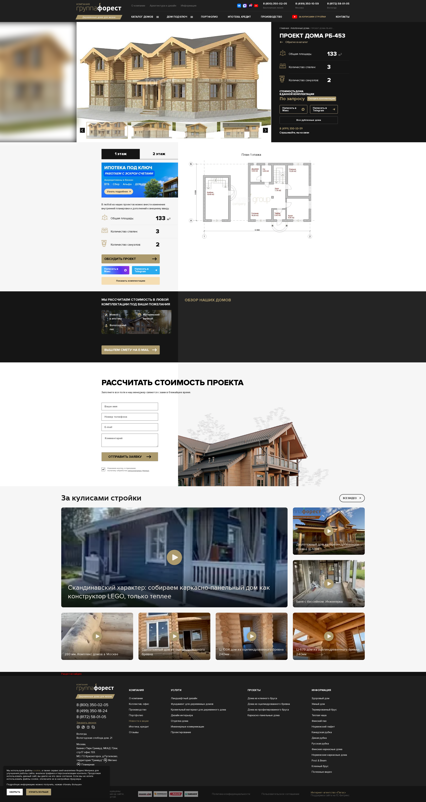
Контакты (342, 16)
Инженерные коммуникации (187, 726)
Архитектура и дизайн (163, 5)
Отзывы (134, 732)
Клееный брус (320, 766)
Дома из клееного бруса (262, 698)
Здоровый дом (320, 698)
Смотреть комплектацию (321, 98)
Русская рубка (320, 743)
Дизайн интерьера (182, 715)
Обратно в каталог (296, 42)
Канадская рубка (322, 732)
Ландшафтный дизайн (184, 698)
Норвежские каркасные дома (329, 755)
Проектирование (181, 732)
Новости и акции (139, 721)
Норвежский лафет (323, 726)
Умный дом (318, 704)
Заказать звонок (86, 722)
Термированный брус (324, 709)
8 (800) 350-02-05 (275, 3)
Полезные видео (322, 772)
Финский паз (319, 721)
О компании (138, 5)
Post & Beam (319, 760)
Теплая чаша (319, 715)
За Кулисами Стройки (312, 16)
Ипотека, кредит (239, 16)
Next (265, 130)
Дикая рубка (319, 738)
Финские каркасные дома (327, 749)
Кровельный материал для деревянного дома (198, 709)
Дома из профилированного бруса (268, 709)
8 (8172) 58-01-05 (338, 3)
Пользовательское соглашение (280, 794)
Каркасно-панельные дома (264, 715)
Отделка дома (179, 721)
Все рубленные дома (308, 120)
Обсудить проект (120, 259)
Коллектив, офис (139, 704)
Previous (82, 130)
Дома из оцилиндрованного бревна (269, 704)
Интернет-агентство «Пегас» (328, 792)
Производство (271, 16)
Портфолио (209, 16)
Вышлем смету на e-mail (126, 350)
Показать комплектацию (130, 280)
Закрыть (14, 792)
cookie (36, 770)
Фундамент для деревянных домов (192, 704)
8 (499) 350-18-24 (92, 710)
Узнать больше (38, 792)
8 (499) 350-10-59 (307, 3)
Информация (188, 5)
